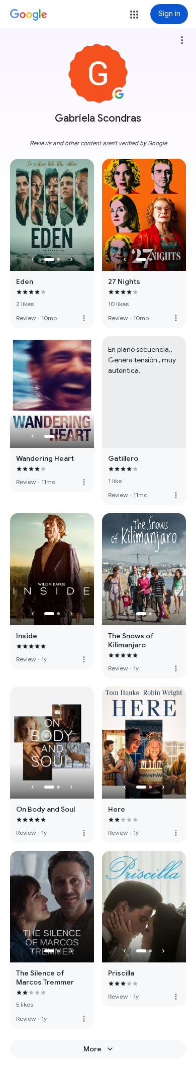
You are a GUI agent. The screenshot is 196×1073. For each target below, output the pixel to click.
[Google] (28, 15)
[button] (134, 15)
